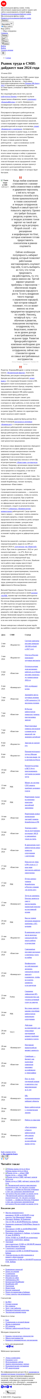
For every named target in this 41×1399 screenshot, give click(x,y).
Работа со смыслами (33, 1120)
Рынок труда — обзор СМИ (16, 1175)
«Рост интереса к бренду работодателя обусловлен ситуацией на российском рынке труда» (31, 1135)
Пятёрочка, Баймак (30, 1222)
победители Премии (9, 96)
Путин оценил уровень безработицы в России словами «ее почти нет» (32, 884)
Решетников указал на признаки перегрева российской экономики (32, 802)
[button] (3, 46)
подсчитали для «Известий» (26, 547)
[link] (5, 40)
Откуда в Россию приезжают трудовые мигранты (32, 657)
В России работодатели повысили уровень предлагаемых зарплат (32, 714)
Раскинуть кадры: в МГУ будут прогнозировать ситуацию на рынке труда (32, 771)
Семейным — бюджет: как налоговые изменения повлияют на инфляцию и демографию (30, 1064)
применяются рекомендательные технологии (20, 1373)
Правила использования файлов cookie (16, 18)
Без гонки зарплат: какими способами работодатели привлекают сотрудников (32, 1013)
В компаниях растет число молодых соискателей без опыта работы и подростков (32, 937)
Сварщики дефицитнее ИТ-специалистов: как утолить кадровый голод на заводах (32, 996)
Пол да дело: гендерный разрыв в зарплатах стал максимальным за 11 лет (32, 1084)
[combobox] (10, 1392)
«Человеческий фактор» (16, 373)
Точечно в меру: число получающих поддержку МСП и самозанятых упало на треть (32, 833)
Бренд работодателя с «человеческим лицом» (32, 1110)
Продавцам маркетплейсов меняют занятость (32, 1047)
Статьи (8, 58)
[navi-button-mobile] (3, 53)
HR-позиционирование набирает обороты (32, 1098)
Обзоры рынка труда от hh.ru (16, 1171)
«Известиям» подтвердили (26, 462)
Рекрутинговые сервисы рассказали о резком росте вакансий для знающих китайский (33, 731)
